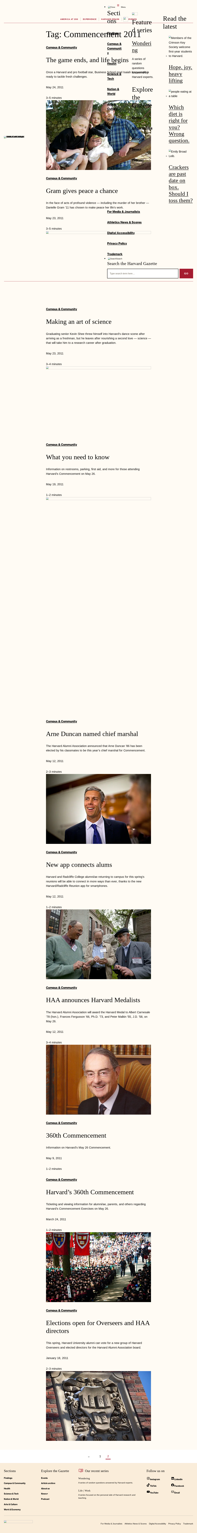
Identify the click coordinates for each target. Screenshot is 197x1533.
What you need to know (77, 457)
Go (186, 273)
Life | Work (84, 1490)
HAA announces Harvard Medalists (93, 1000)
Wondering (84, 1478)
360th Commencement (76, 1135)
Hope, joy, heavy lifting (180, 74)
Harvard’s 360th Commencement (90, 1192)
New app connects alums (79, 864)
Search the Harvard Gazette (132, 263)
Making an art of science (78, 321)
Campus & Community (61, 309)
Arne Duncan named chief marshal (92, 733)
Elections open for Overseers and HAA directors (97, 1326)
